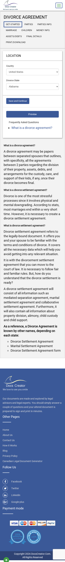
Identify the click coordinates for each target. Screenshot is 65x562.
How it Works (10, 445)
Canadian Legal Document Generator (22, 461)
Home (6, 429)
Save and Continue (18, 101)
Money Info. (43, 30)
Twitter (15, 488)
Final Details (34, 36)
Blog (5, 450)
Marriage (11, 30)
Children (26, 30)
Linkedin (15, 495)
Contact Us (9, 440)
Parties (28, 24)
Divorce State (12, 80)
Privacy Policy (10, 456)
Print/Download (16, 42)
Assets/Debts (14, 36)
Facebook (16, 481)
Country (10, 66)
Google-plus (17, 502)
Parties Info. (44, 24)
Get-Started (13, 24)
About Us (7, 435)
